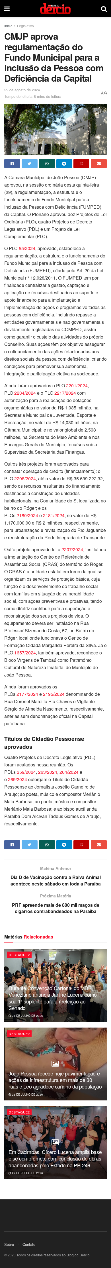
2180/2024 (27, 515)
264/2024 (69, 772)
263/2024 (47, 772)
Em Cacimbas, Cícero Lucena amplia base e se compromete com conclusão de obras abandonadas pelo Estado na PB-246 (55, 1158)
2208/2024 (25, 478)
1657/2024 (25, 652)
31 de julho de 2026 (27, 1016)
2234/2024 (25, 393)
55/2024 (27, 248)
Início (8, 25)
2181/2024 (54, 515)
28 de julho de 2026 (27, 1094)
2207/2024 (72, 549)
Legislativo (25, 25)
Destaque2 (19, 954)
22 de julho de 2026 (27, 1173)
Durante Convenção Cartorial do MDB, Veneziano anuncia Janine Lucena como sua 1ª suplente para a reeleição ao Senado (53, 997)
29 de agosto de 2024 (22, 89)
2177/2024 (27, 694)
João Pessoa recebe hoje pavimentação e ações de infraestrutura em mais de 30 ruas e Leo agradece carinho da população (55, 1080)
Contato (28, 1244)
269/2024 (17, 779)
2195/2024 (54, 694)
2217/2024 (65, 393)
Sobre (9, 1244)
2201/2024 (77, 385)
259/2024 (26, 772)
